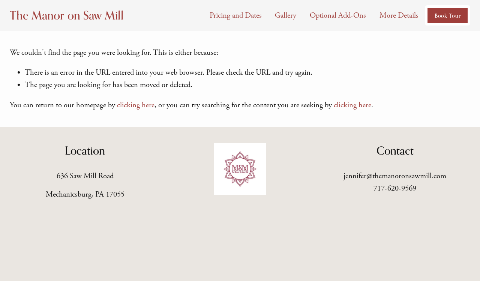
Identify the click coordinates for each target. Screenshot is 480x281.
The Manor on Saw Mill (67, 15)
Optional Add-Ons (338, 15)
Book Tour (447, 15)
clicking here (135, 105)
